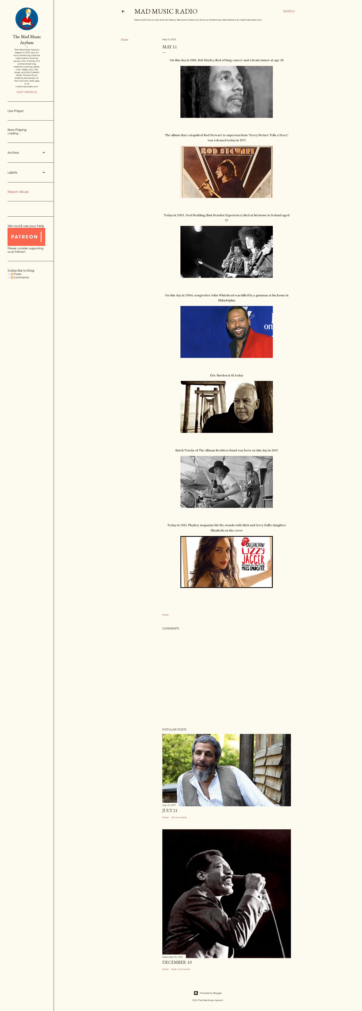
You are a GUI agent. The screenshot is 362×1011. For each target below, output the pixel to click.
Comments (21, 277)
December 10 (177, 962)
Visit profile (27, 92)
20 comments (179, 817)
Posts (17, 274)
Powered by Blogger (211, 993)
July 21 (170, 810)
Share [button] (124, 39)
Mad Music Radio (166, 11)
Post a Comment (180, 969)
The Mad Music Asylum (27, 39)
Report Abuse (18, 192)
